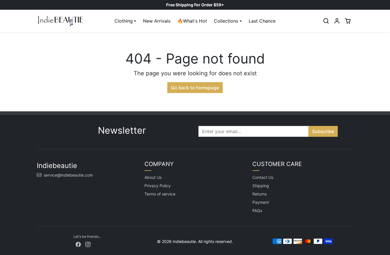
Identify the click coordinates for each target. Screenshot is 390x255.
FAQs (257, 210)
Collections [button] (226, 21)
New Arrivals (156, 21)
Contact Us (262, 177)
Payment (260, 202)
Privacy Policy (157, 185)
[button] (326, 21)
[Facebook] (78, 244)
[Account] (336, 21)
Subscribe (323, 131)
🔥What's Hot (192, 21)
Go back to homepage (195, 87)
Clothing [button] (123, 21)
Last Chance (262, 21)
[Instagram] (88, 244)
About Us (153, 177)
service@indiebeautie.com (68, 175)
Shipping (260, 185)
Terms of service (159, 193)
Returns (259, 193)
